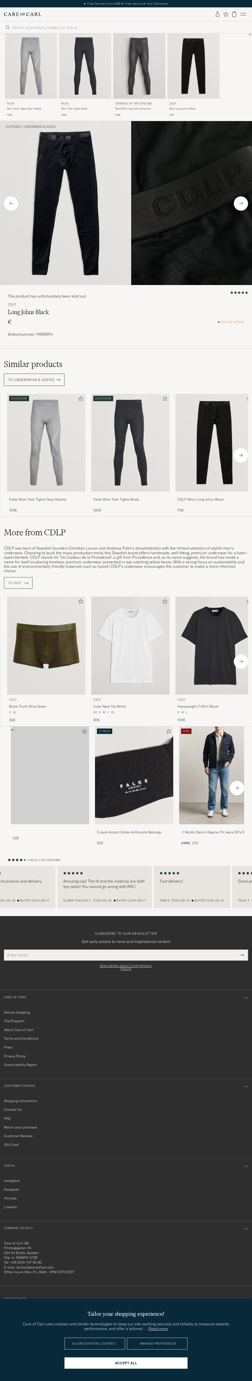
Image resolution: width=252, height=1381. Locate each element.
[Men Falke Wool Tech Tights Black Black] (85, 66)
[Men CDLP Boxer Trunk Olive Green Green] (46, 645)
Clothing (13, 126)
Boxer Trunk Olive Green (27, 706)
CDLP (172, 103)
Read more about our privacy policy (126, 967)
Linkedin (10, 1207)
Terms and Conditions (21, 1038)
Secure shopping (17, 1012)
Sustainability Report (20, 1065)
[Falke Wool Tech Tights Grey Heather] (46, 494)
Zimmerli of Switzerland (133, 103)
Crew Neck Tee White (109, 706)
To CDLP (15, 583)
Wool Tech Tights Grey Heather (24, 108)
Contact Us (13, 1109)
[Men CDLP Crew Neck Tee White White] (130, 645)
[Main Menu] (243, 14)
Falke (11, 103)
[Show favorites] (225, 14)
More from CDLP (35, 532)
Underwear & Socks (40, 126)
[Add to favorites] (79, 399)
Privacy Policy (14, 1056)
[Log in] (217, 14)
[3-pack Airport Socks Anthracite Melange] (134, 827)
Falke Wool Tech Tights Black (116, 499)
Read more (158, 1328)
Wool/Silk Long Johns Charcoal (133, 108)
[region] (126, 887)
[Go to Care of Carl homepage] (22, 14)
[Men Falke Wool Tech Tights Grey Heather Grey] (31, 66)
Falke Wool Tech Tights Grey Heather (38, 499)
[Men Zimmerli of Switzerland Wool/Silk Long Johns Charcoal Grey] (139, 66)
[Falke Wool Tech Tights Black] (130, 494)
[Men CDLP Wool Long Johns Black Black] (193, 66)
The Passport (14, 1021)
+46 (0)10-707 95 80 (26, 1262)
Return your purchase (20, 1127)
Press (8, 1047)
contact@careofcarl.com (35, 1267)
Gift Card (11, 1145)
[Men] (50, 775)
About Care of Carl (18, 1030)
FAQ (7, 1118)
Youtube (10, 1198)
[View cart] (234, 14)
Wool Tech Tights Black (74, 108)
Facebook (11, 1189)
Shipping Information (20, 1101)
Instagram (12, 1180)
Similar (33, 364)
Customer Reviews (18, 1136)
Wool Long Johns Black (182, 108)
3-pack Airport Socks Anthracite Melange (129, 832)
